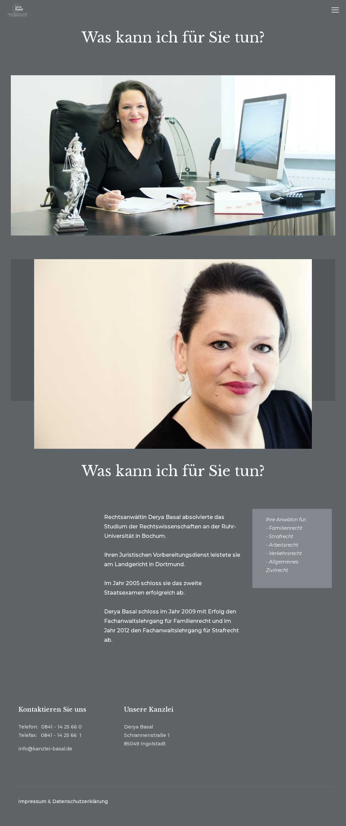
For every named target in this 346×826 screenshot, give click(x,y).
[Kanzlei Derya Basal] (18, 10)
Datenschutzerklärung (80, 801)
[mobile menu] (335, 10)
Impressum (32, 801)
